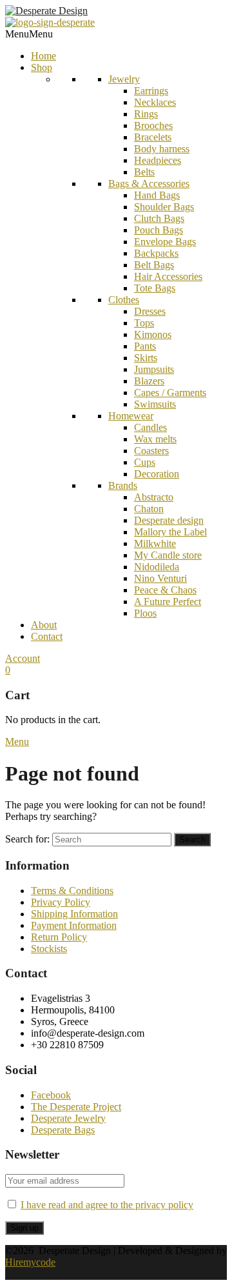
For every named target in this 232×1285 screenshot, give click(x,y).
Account (22, 658)
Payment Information (74, 925)
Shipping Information (74, 913)
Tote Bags (154, 288)
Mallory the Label (170, 531)
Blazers (149, 380)
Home (43, 55)
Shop (41, 67)
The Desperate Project (76, 1106)
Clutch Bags (159, 218)
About (44, 624)
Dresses (150, 311)
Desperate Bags (63, 1129)
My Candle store (168, 555)
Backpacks (156, 253)
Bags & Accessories (148, 183)
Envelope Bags (165, 241)
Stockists (49, 948)
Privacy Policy (60, 902)
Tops (144, 322)
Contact (47, 636)
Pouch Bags (158, 229)
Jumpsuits (154, 369)
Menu (17, 741)
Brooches (153, 125)
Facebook (51, 1095)
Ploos (145, 613)
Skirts (145, 357)
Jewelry (124, 79)
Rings (146, 113)
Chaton (149, 508)
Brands (122, 485)
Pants (145, 346)
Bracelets (152, 137)
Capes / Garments (170, 392)
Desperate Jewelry (68, 1118)
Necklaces (155, 102)
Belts (144, 171)
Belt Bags (154, 264)
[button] (29, 33)
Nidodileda (156, 566)
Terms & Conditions (72, 890)
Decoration (156, 473)
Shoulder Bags (164, 206)
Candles (150, 427)
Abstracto (153, 497)
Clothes (123, 299)
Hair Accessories (168, 276)
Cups (144, 462)
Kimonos (152, 334)
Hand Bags (157, 195)
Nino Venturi (160, 578)
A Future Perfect (167, 601)
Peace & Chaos (165, 589)
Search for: (27, 838)
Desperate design (169, 520)
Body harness (161, 148)
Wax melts (155, 438)
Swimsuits (155, 404)
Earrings (151, 90)
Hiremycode (30, 1262)
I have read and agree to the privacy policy (107, 1204)
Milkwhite (155, 543)
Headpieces (157, 160)
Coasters (151, 450)
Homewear (130, 415)
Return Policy (59, 936)
